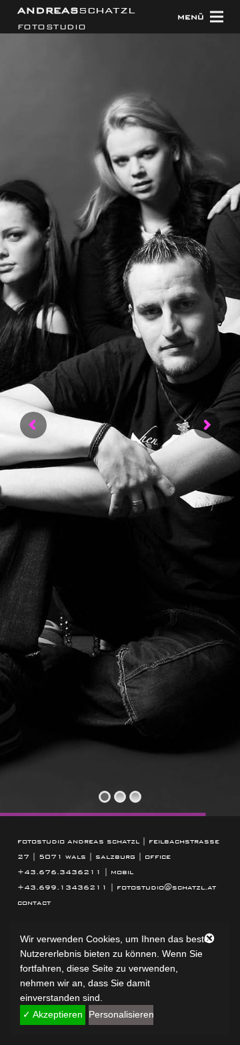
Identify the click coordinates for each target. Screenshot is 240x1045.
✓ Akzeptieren (53, 1014)
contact (34, 902)
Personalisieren (121, 1014)
